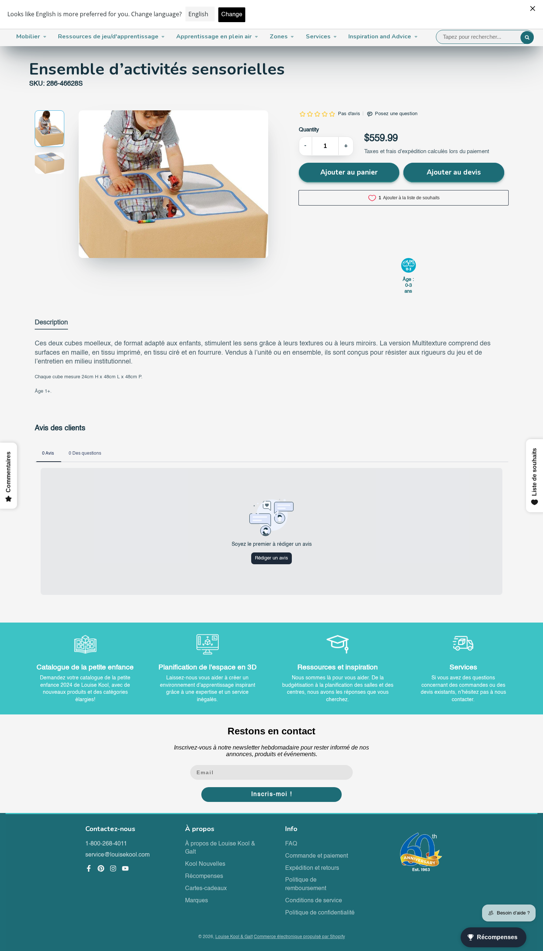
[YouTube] (125, 868)
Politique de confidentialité (320, 913)
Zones (279, 36)
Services (318, 36)
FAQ (291, 844)
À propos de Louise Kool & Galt (220, 848)
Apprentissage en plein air (214, 36)
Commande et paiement (316, 856)
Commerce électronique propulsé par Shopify (299, 936)
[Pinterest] (101, 868)
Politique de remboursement (305, 884)
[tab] (51, 324)
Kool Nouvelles (205, 864)
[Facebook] (88, 868)
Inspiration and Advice (379, 36)
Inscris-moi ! (271, 794)
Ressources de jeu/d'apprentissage (108, 36)
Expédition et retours (312, 868)
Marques (196, 901)
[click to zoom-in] (173, 184)
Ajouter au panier (349, 172)
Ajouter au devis (454, 172)
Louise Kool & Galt (234, 936)
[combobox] (485, 37)
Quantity (309, 129)
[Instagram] (113, 868)
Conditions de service (313, 901)
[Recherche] (526, 37)
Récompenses (204, 876)
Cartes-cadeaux (206, 889)
